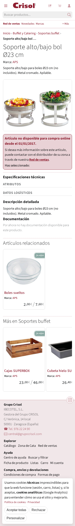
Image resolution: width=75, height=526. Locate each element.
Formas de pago (49, 474)
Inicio (6, 33)
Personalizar (16, 518)
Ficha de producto (16, 463)
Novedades (27, 24)
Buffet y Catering (24, 33)
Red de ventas (11, 24)
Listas (50, 6)
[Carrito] (59, 6)
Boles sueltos (14, 292)
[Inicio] (24, 5)
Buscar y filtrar (38, 457)
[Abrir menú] (6, 6)
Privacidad (34, 502)
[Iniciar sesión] (69, 6)
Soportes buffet (48, 33)
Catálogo (10, 445)
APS (15, 62)
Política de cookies (15, 502)
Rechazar (38, 510)
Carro (44, 463)
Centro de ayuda (15, 457)
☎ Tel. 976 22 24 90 (17, 429)
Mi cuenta (56, 463)
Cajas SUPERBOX (17, 370)
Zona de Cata (27, 445)
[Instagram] (69, 400)
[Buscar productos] (69, 15)
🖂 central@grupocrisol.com (23, 434)
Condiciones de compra (20, 474)
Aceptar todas (16, 510)
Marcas (40, 24)
